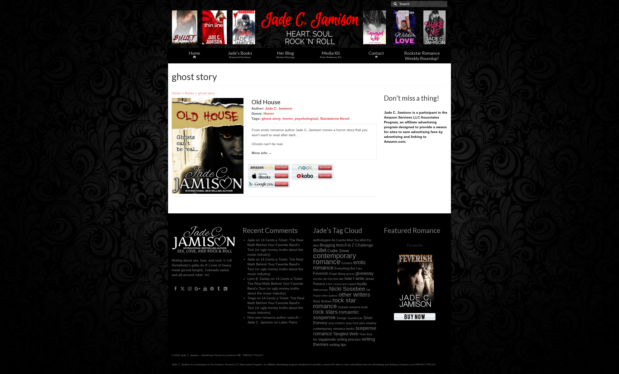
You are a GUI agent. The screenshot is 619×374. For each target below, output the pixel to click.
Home (176, 93)
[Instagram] (190, 288)
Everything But (344, 268)
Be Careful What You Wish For (351, 240)
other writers (354, 294)
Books (189, 93)
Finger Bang (337, 273)
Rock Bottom (322, 301)
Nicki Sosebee (347, 289)
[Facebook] (175, 288)
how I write (354, 278)
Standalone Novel (334, 118)
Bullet (319, 250)
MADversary (320, 289)
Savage (342, 318)
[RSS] (225, 288)
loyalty (362, 284)
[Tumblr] (219, 288)
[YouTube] (205, 288)
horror (288, 118)
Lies (329, 284)
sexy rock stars (355, 323)
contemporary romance (334, 259)
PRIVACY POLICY (253, 355)
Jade (251, 240)
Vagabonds (327, 339)
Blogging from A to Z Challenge (346, 245)
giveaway (364, 273)
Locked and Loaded (344, 284)
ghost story (206, 93)
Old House (265, 101)
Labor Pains (288, 322)
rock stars (325, 312)
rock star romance (334, 303)
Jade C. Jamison (278, 108)
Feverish (320, 273)
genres (350, 273)
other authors (330, 295)
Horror (269, 113)
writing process (349, 339)
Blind (316, 245)
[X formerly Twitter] (182, 288)
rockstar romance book (353, 307)
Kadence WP (233, 355)
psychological (306, 118)
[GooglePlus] (197, 288)
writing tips (338, 345)
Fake (359, 268)
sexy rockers (336, 323)
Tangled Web (345, 333)
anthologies (322, 240)
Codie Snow (338, 250)
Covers (346, 263)
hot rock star (336, 278)
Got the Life (320, 278)
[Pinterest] (212, 288)
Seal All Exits (355, 318)
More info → (262, 153)
